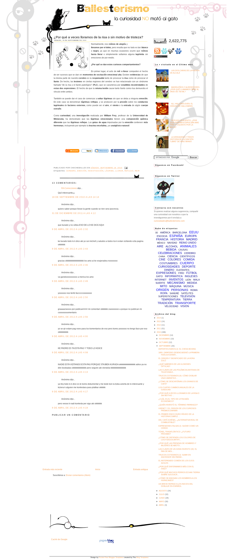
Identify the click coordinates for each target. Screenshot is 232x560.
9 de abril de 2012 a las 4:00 (70, 336)
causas (183, 250)
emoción (81, 171)
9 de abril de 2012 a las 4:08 (70, 352)
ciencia (172, 256)
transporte (185, 303)
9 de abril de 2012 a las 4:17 (70, 391)
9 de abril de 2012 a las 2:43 (70, 249)
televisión (187, 296)
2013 (159, 321)
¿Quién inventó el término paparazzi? (178, 405)
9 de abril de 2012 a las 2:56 (70, 317)
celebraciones (170, 253)
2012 (159, 325)
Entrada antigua (140, 469)
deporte (188, 266)
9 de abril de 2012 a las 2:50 (70, 297)
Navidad (172, 243)
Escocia (162, 236)
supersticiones (168, 296)
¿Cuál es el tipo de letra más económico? (173, 400)
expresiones (166, 272)
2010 (159, 332)
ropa (163, 293)
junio (162, 498)
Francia (162, 239)
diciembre (164, 335)
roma (194, 290)
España (176, 236)
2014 (159, 318)
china (162, 256)
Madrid (191, 239)
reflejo (128, 171)
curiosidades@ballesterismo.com (169, 221)
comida (189, 259)
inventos (176, 279)
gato (159, 276)
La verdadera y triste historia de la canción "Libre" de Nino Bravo (182, 139)
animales (188, 246)
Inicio (97, 469)
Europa (191, 236)
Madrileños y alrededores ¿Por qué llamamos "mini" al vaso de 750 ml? (184, 89)
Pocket (101, 557)
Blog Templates (142, 557)
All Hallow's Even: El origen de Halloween (181, 105)
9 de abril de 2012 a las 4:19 (70, 408)
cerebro (71, 171)
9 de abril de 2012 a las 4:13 (70, 372)
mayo (162, 501)
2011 (159, 328)
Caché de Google (59, 539)
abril (162, 505)
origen (162, 290)
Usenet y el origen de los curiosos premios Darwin (177, 409)
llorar (119, 171)
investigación (96, 171)
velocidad (171, 306)
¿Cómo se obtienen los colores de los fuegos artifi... (176, 438)
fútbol (191, 272)
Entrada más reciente (52, 469)
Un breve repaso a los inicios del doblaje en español (175, 485)
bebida (171, 249)
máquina (175, 286)
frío (181, 273)
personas (179, 290)
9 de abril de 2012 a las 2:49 (70, 281)
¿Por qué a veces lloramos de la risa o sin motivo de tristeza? (98, 37)
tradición (165, 303)
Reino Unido (187, 242)
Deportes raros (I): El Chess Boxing (177, 349)
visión (184, 306)
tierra (187, 299)
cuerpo (187, 263)
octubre (164, 342)
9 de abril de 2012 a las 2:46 (70, 265)
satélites (187, 293)
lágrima (109, 171)
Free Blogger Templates (114, 557)
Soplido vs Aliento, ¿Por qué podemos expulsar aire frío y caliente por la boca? (184, 123)
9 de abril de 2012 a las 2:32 (70, 229)
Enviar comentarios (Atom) (78, 475)
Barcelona (180, 232)
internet (161, 279)
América (165, 232)
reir (137, 171)
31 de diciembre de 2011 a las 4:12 (74, 213)
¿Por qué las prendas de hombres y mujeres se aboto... (177, 444)
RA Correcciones (69, 188)
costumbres (168, 263)
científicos (187, 256)
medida (192, 282)
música (189, 286)
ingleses (191, 276)
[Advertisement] (105, 139)
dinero (169, 269)
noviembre (165, 339)
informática (174, 276)
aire (160, 246)
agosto (163, 491)
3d (156, 232)
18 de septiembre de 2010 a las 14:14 (75, 197)
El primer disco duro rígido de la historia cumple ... (176, 415)
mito (163, 286)
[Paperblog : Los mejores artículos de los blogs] (106, 543)
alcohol (172, 246)
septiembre (165, 346)
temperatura (171, 299)
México (161, 243)
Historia (177, 239)
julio (162, 494)
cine (162, 259)
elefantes (182, 270)
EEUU (193, 232)
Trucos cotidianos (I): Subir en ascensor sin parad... (174, 456)
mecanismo (176, 282)
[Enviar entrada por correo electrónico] (125, 168)
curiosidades (169, 266)
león (188, 280)
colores (174, 259)
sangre (174, 293)
